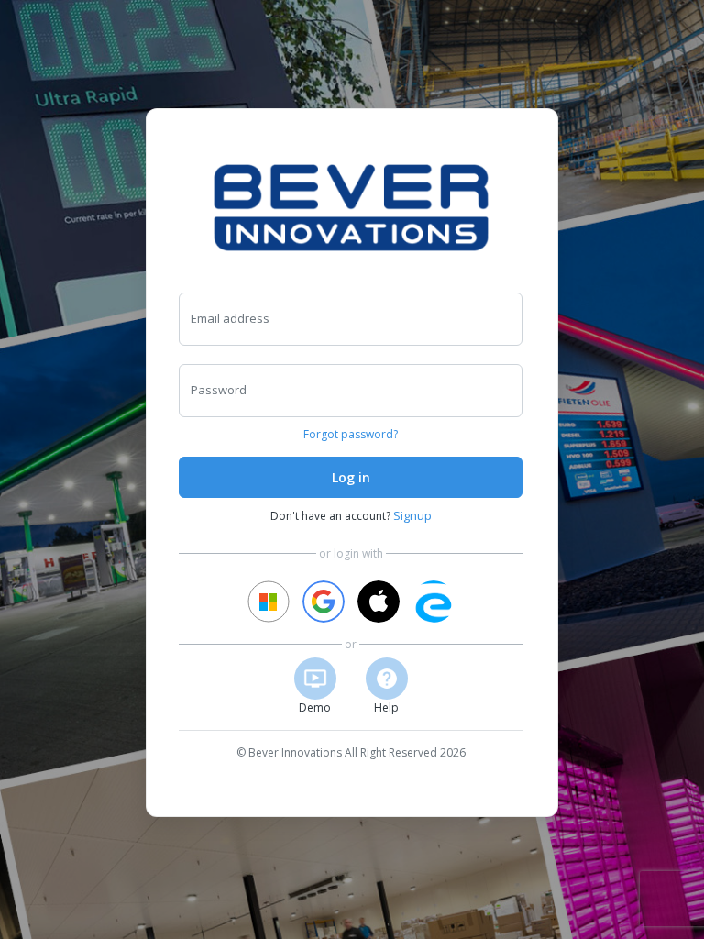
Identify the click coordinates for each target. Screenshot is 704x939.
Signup (412, 515)
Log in (351, 477)
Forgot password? (350, 434)
